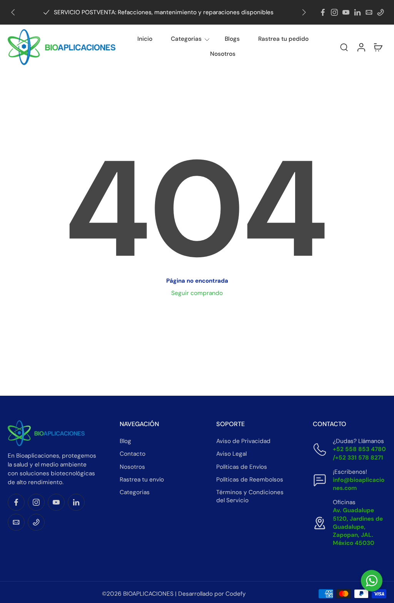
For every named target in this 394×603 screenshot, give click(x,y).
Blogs (232, 39)
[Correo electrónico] (369, 12)
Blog (125, 441)
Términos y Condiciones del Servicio (250, 496)
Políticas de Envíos (241, 467)
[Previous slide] (13, 12)
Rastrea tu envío (142, 479)
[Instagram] (334, 12)
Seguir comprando (197, 293)
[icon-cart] (377, 47)
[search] (344, 47)
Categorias (186, 39)
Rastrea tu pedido (283, 39)
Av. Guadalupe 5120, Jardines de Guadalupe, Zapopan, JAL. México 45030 (358, 526)
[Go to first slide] (304, 12)
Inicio (144, 39)
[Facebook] (323, 12)
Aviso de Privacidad (243, 441)
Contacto (132, 454)
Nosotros (222, 54)
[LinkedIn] (357, 12)
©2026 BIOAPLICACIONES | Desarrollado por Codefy (174, 594)
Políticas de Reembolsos (249, 479)
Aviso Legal (231, 454)
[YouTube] (346, 12)
